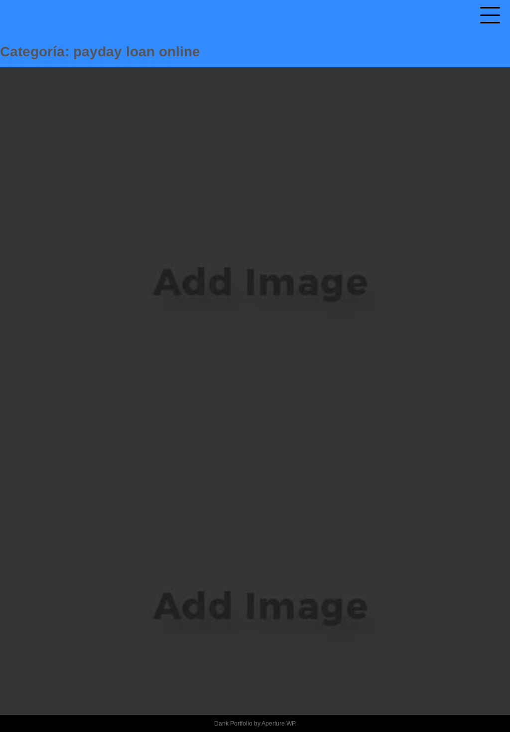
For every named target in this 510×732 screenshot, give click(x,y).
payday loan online (255, 312)
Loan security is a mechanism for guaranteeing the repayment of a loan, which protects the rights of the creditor (246, 223)
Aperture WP (278, 723)
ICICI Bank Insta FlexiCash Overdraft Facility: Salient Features (247, 547)
